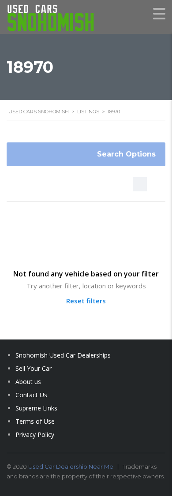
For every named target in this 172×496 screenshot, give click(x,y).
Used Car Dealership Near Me (70, 466)
